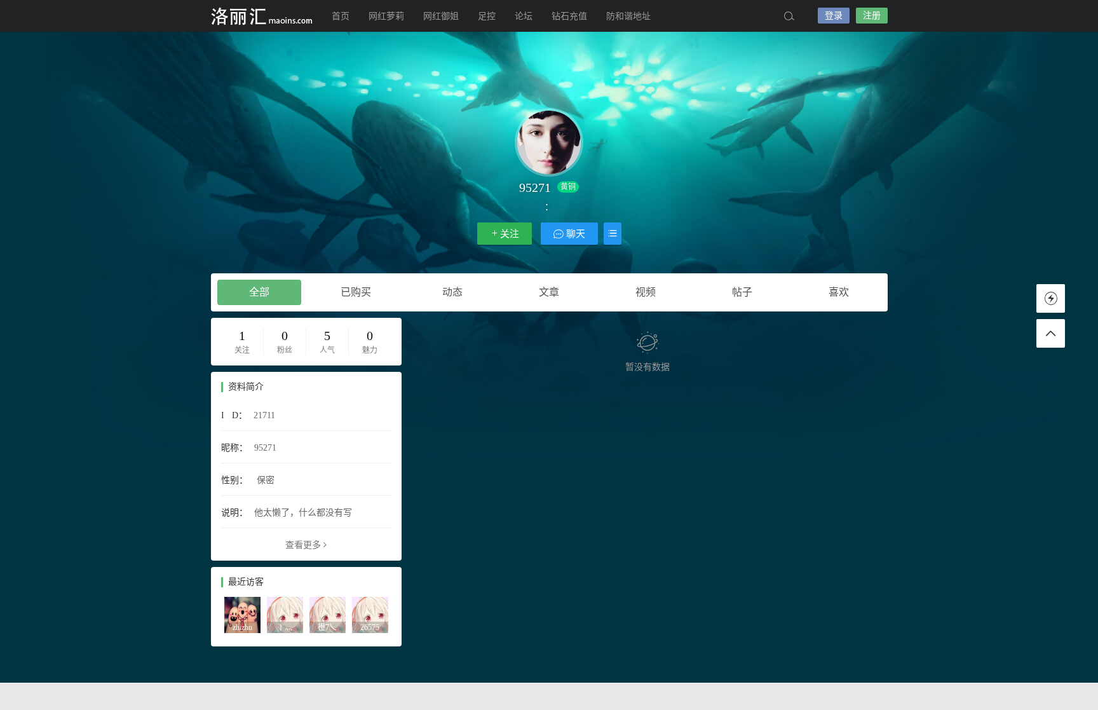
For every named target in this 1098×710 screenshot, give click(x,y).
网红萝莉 (386, 16)
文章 (549, 292)
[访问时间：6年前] (370, 614)
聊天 (574, 234)
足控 (487, 16)
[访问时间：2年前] (242, 614)
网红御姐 (441, 16)
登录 (834, 15)
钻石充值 (569, 16)
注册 (872, 15)
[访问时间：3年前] (285, 614)
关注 (509, 234)
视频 (645, 292)
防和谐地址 (628, 16)
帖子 (742, 292)
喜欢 (839, 292)
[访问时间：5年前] (327, 614)
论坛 (523, 16)
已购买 (356, 292)
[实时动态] (1050, 298)
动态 (452, 292)
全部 (259, 292)
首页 (340, 16)
